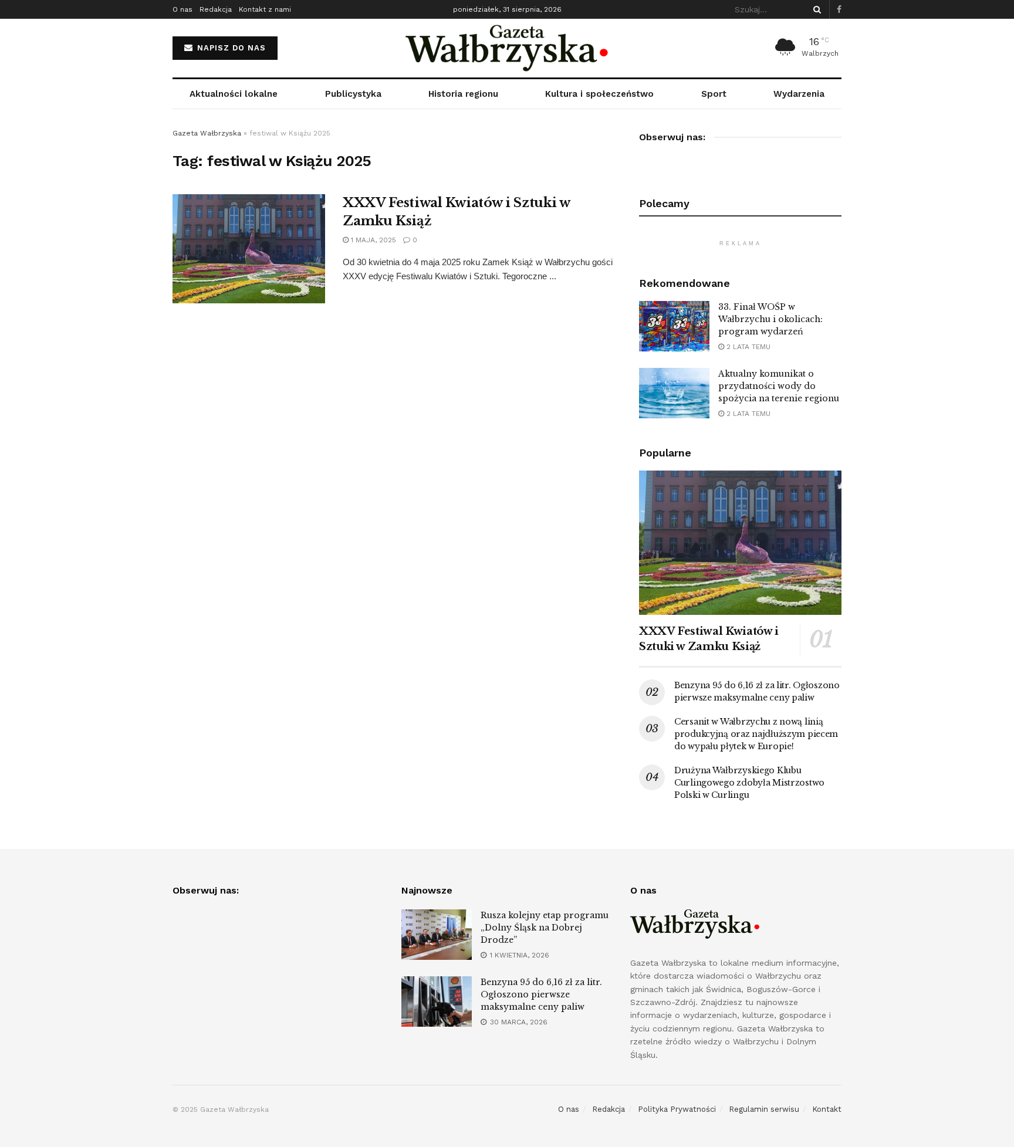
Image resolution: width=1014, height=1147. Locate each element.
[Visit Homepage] (507, 48)
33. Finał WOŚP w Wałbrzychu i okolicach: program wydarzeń (770, 319)
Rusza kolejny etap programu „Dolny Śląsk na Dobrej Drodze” (545, 927)
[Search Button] (815, 9)
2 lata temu (747, 347)
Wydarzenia (798, 94)
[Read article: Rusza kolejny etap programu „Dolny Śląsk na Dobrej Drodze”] (436, 934)
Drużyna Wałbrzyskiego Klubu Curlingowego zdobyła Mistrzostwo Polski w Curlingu (749, 782)
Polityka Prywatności (677, 1109)
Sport (713, 94)
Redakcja (216, 9)
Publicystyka (353, 94)
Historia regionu (463, 94)
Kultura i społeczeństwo (599, 94)
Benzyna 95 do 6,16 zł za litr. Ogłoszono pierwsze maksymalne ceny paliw (541, 994)
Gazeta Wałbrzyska (207, 133)
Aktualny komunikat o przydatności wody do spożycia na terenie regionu (778, 386)
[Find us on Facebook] (839, 9)
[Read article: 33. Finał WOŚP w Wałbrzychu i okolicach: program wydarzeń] (674, 326)
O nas (182, 9)
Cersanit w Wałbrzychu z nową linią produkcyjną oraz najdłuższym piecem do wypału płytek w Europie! (756, 734)
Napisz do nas (230, 47)
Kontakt (826, 1109)
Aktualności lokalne (234, 94)
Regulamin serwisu (764, 1109)
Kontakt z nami (265, 9)
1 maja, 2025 (372, 240)
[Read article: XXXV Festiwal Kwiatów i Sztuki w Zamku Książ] (249, 248)
